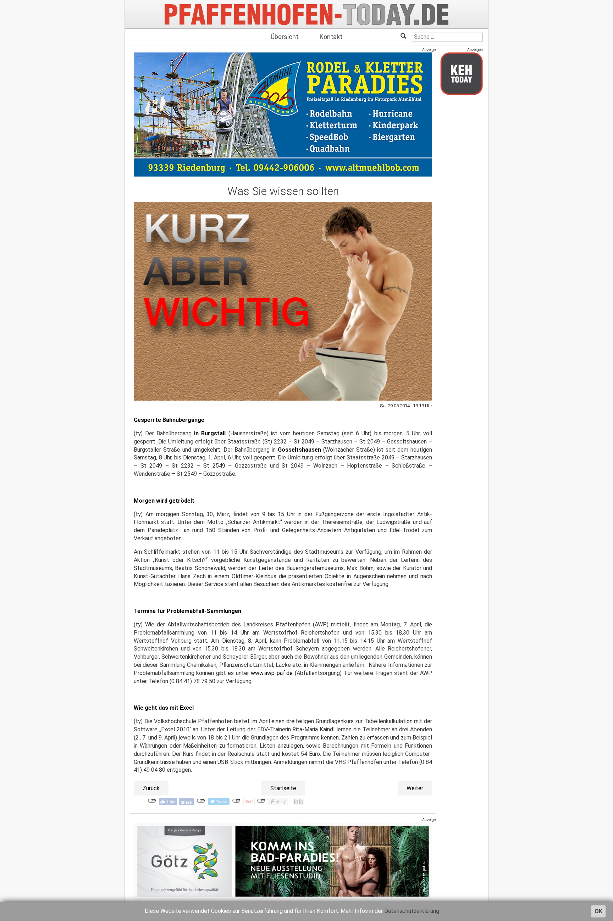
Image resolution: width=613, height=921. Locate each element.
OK (598, 911)
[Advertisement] (461, 206)
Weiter (415, 788)
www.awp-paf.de (272, 673)
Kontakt (331, 36)
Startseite (283, 788)
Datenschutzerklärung (411, 911)
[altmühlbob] (283, 114)
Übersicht (284, 36)
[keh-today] (461, 73)
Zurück (151, 788)
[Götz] (283, 861)
